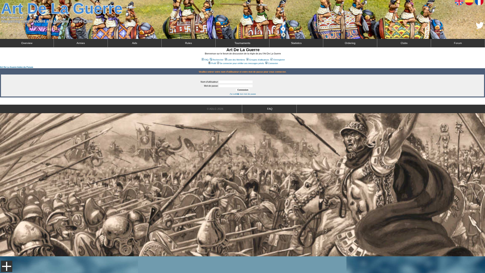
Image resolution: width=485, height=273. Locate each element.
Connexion (273, 63)
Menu (6, 266)
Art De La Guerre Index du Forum (16, 67)
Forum (458, 43)
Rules (188, 43)
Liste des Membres (236, 60)
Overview (26, 43)
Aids (134, 43)
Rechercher (218, 60)
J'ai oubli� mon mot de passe (243, 94)
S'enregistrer (279, 60)
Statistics (296, 43)
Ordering (350, 43)
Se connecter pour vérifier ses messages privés (242, 63)
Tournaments (242, 43)
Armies (81, 43)
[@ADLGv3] (480, 27)
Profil (213, 63)
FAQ (206, 60)
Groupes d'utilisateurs (259, 60)
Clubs (404, 43)
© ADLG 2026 (215, 108)
